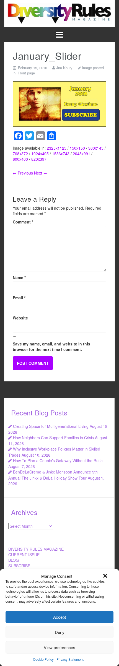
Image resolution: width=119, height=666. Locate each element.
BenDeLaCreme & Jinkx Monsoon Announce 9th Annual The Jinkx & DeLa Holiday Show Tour (53, 474)
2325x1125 (56, 148)
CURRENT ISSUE (24, 554)
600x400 (20, 159)
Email (19, 297)
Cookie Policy (43, 659)
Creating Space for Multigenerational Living (51, 426)
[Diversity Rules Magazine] (59, 12)
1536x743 (60, 153)
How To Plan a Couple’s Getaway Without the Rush (58, 460)
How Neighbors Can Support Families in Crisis (53, 437)
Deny (59, 632)
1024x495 (40, 153)
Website (20, 318)
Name (19, 277)
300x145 (96, 148)
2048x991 (81, 153)
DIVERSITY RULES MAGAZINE (36, 549)
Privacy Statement (70, 659)
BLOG (13, 560)
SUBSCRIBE (19, 565)
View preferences (59, 647)
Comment (23, 222)
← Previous (23, 173)
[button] (105, 576)
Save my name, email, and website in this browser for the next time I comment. (51, 346)
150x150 (77, 148)
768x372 (20, 153)
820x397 (38, 159)
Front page (26, 73)
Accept (59, 617)
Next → (40, 173)
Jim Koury (64, 67)
